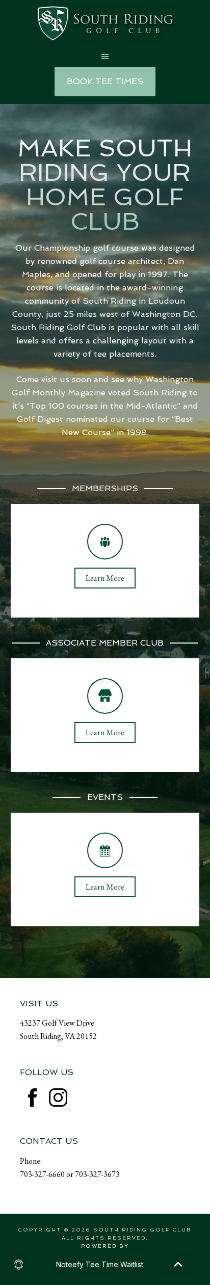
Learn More (105, 578)
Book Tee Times (105, 81)
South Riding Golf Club (105, 23)
